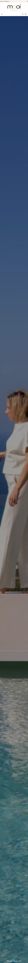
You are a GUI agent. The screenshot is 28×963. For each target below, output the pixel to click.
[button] (25, 14)
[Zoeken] (22, 14)
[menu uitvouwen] (2, 14)
